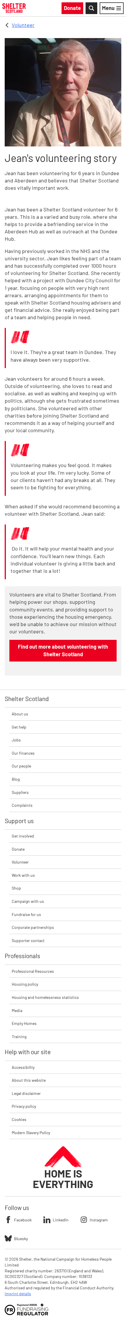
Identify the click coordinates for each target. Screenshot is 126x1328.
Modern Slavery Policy (31, 1132)
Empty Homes (24, 1023)
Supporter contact (28, 940)
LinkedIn (61, 1219)
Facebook (23, 1219)
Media (17, 1010)
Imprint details (18, 1293)
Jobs (16, 739)
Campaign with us (28, 901)
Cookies (19, 1119)
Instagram (99, 1219)
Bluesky (21, 1238)
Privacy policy (24, 1106)
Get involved (23, 835)
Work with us (23, 875)
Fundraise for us (26, 914)
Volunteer (23, 25)
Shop (16, 888)
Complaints (22, 805)
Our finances (23, 753)
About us (20, 713)
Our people (21, 765)
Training (19, 1036)
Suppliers (20, 792)
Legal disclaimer (26, 1093)
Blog (16, 779)
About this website (29, 1080)
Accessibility (23, 1067)
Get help (19, 726)
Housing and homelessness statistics (45, 997)
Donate (18, 849)
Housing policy (25, 984)
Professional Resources (33, 971)
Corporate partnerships (33, 927)
